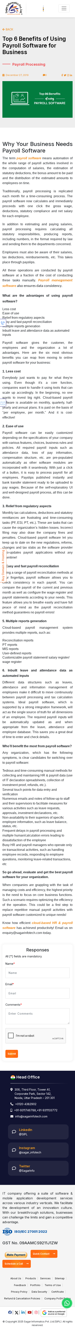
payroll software (29, 158)
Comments (13, 1004)
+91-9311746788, (25, 1110)
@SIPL (23, 1134)
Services (45, 1278)
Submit (12, 1053)
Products (30, 1278)
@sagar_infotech (30, 1152)
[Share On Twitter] (65, 75)
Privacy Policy (19, 1291)
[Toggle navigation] (64, 8)
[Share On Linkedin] (71, 75)
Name (10, 963)
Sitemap (60, 1278)
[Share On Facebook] (62, 75)
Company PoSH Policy (57, 1298)
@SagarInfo (27, 1170)
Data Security (39, 1291)
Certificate (57, 1291)
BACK (9, 29)
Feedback (20, 1285)
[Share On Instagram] (68, 75)
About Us (15, 1278)
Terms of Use (53, 1285)
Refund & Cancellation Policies (22, 1298)
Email (9, 984)
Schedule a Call (14, 1263)
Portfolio (35, 1285)
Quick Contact (41, 1253)
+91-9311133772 (47, 1110)
